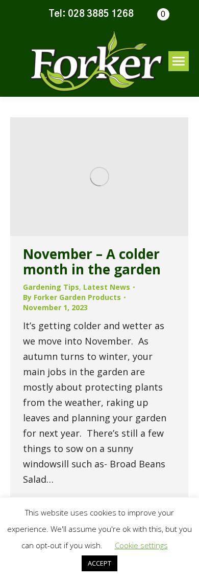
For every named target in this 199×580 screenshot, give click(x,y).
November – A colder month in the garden (92, 261)
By (72, 297)
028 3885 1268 (101, 14)
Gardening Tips (51, 287)
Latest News (106, 287)
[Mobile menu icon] (178, 61)
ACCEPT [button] (99, 563)
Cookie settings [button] (141, 545)
